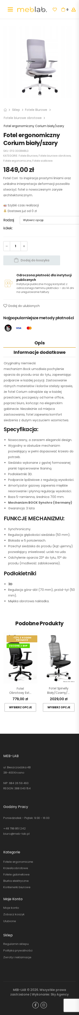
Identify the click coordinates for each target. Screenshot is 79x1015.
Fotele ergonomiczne (17, 161)
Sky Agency (60, 994)
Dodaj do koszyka (35, 260)
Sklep (16, 110)
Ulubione (9, 921)
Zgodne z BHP (18, 645)
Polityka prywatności (17, 950)
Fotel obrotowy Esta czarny (20, 691)
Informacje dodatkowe (40, 352)
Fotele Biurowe (36, 110)
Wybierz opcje (20, 707)
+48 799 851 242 (14, 828)
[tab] (39, 342)
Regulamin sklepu (16, 944)
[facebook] (35, 1005)
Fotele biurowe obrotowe (23, 118)
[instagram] (43, 1005)
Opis (39, 343)
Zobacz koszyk (14, 914)
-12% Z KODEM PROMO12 (22, 639)
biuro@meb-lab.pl (16, 834)
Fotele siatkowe (42, 161)
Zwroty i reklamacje (17, 957)
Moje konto (11, 908)
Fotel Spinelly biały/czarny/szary (58, 690)
